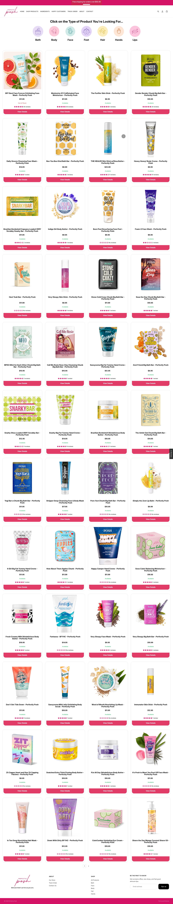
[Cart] (167, 11)
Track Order (53, 883)
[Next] (38, 68)
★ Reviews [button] (171, 453)
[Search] (158, 11)
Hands (119, 39)
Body (54, 39)
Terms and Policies (163, 901)
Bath (38, 39)
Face (70, 39)
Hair (102, 39)
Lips (135, 39)
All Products (95, 880)
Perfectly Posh (13, 901)
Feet (86, 39)
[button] (40, 885)
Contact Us (52, 885)
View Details (22, 112)
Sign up (163, 886)
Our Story (52, 880)
